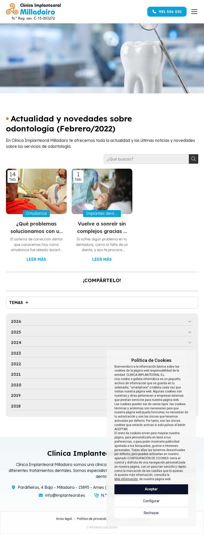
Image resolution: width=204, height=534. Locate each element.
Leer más (36, 259)
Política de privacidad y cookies (100, 519)
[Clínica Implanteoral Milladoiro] (33, 11)
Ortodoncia (36, 213)
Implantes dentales (103, 213)
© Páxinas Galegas (102, 527)
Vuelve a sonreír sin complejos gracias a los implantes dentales (102, 228)
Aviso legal (64, 519)
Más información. (126, 479)
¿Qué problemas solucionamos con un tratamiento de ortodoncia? (36, 228)
